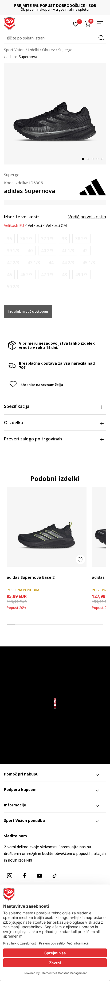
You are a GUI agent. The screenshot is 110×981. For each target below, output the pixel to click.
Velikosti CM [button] (56, 225)
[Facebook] (24, 875)
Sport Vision (14, 49)
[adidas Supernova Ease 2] (47, 527)
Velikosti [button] (35, 225)
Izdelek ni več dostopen (28, 311)
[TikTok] (54, 875)
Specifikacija (16, 406)
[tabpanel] (55, 113)
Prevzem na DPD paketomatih (55, 5)
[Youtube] (39, 875)
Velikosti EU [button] (14, 225)
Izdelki (33, 49)
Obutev (48, 49)
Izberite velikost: (21, 216)
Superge (65, 49)
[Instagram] (9, 875)
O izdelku (13, 422)
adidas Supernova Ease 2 (31, 577)
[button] (55, 38)
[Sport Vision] (9, 23)
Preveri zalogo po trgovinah (33, 439)
